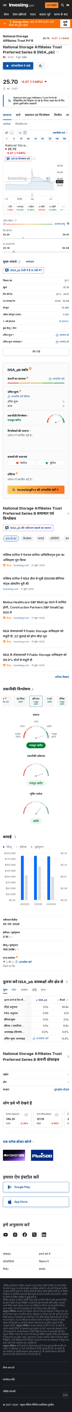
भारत (33, 14)
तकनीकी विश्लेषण (16, 689)
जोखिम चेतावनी (9, 1391)
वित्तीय (58, 115)
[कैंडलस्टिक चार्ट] (7, 133)
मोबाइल (7, 1253)
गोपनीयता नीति (9, 1379)
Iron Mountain (44, 1113)
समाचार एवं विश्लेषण (37, 115)
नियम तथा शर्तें (8, 1367)
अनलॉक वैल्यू (59, 224)
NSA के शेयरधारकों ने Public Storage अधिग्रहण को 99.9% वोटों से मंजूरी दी (35, 657)
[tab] (20, 701)
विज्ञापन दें (44, 1261)
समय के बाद (61, 14)
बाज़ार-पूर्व (44, 14)
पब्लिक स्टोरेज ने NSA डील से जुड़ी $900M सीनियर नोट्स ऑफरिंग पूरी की (33, 581)
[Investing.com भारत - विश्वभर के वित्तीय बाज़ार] (21, 5)
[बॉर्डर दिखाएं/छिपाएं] (25, 133)
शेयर (6, 14)
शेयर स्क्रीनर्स (19, 14)
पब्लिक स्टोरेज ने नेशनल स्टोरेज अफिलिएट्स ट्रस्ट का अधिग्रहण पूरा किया (33, 557)
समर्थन (42, 1269)
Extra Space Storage (17, 1113)
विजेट (5, 1269)
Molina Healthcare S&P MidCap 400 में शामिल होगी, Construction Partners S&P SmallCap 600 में (34, 607)
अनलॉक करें (42, 1038)
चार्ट (18, 115)
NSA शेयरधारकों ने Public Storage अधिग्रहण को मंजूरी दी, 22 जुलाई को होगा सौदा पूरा (33, 633)
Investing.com (21, 565)
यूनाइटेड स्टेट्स (61, 1089)
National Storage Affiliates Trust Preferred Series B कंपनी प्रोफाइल (32, 1056)
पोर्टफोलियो (8, 1261)
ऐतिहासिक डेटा (21, 124)
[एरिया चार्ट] (12, 133)
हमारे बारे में (44, 1253)
